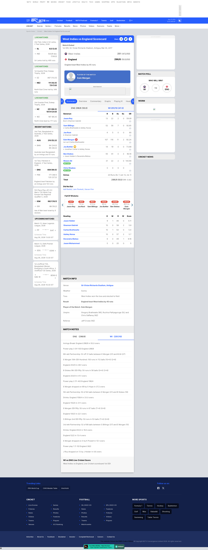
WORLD (35, 2)
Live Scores (33, 505)
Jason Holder (69, 221)
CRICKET (61, 2)
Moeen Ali (67, 161)
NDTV (29, 2)
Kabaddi (154, 511)
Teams (109, 26)
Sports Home (30, 31)
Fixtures (58, 26)
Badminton (121, 20)
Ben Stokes (68, 154)
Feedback (51, 537)
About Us (40, 537)
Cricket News (145, 157)
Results (67, 26)
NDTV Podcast (81, 20)
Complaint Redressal (86, 537)
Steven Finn (89, 189)
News (75, 26)
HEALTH (84, 2)
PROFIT (42, 2)
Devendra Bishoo (70, 239)
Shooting (166, 511)
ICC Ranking (58, 524)
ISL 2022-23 (86, 505)
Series (48, 26)
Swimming (138, 517)
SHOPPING (105, 2)
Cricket (60, 20)
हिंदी (48, 2)
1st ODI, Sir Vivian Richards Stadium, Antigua (82, 48)
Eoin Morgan (70, 139)
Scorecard (71, 101)
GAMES (97, 2)
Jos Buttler (69, 147)
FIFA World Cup (33, 488)
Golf (111, 20)
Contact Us (111, 537)
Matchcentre (86, 524)
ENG (79, 108)
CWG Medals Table (50, 488)
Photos (83, 26)
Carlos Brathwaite (71, 230)
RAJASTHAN (121, 2)
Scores (40, 26)
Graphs (108, 101)
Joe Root (67, 132)
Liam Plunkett (78, 189)
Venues (31, 524)
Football (69, 20)
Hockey (160, 506)
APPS (113, 2)
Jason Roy (67, 118)
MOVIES (54, 2)
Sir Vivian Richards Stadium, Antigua (97, 285)
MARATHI (136, 2)
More (117, 26)
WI (116, 108)
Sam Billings (68, 125)
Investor (72, 537)
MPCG (129, 2)
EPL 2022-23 (111, 505)
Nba (144, 511)
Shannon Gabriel (70, 225)
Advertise (29, 537)
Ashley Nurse (69, 234)
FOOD (68, 2)
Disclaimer (62, 537)
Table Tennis (153, 517)
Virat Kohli (65, 488)
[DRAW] (155, 88)
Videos (91, 26)
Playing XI (118, 101)
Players (56, 520)
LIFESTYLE (76, 2)
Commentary (95, 101)
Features (100, 26)
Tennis (104, 20)
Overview (83, 101)
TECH (91, 2)
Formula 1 (94, 20)
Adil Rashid (67, 189)
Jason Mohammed (71, 243)
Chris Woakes (69, 168)
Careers (100, 537)
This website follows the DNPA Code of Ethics (117, 541)
